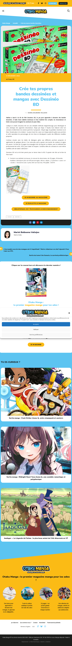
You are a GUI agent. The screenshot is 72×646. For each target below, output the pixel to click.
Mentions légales (25, 626)
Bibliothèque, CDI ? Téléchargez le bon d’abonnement (36, 209)
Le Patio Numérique (34, 641)
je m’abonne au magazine (36, 197)
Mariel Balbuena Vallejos (37, 113)
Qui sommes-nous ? (25, 622)
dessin (10, 217)
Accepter (36, 324)
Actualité (10, 79)
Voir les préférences (36, 335)
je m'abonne (36, 345)
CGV (33, 626)
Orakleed (48, 641)
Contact (35, 622)
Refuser (36, 329)
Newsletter (63, 3)
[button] (69, 313)
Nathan (17, 217)
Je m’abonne (52, 3)
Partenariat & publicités (53, 622)
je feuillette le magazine (36, 203)
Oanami (42, 641)
